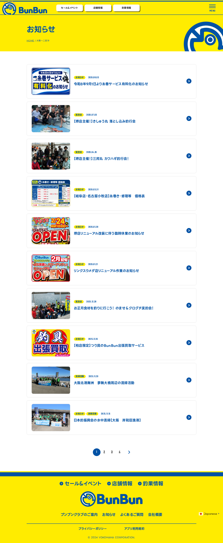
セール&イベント (69, 8)
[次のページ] (128, 452)
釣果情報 (126, 8)
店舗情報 (98, 8)
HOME (30, 40)
